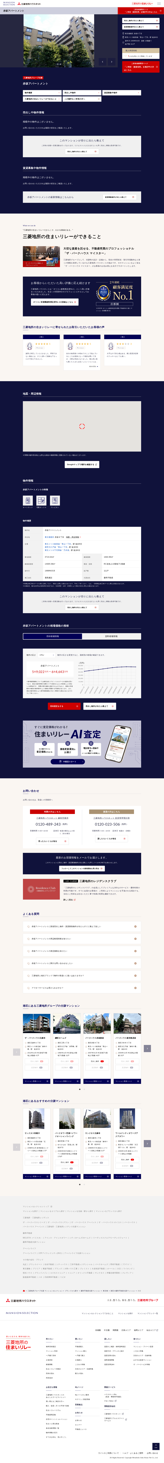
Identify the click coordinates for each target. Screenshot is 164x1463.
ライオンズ (128, 1269)
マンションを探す (30, 1211)
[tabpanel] (82, 679)
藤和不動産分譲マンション (34, 1242)
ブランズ (58, 1269)
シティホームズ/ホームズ (80, 1238)
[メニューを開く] (159, 3)
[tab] (79, 1089)
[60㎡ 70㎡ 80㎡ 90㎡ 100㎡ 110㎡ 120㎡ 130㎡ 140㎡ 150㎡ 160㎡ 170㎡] (47, 655)
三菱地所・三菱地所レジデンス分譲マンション (66, 1227)
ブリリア (36, 1269)
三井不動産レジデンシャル (81, 1264)
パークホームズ (101, 1264)
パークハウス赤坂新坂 (94, 1038)
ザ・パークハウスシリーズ (34, 1222)
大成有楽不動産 (98, 1269)
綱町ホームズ (60, 1038)
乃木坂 (66, 550)
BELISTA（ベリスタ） (32, 1238)
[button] (82, 926)
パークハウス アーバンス (33, 1227)
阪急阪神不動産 (29, 1277)
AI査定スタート (69, 762)
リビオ (63, 1277)
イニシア (71, 1273)
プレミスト (84, 1269)
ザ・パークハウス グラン (58, 1222)
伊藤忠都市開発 (113, 1273)
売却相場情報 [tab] (52, 636)
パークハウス (129, 1222)
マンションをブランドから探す (109, 1211)
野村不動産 (115, 1264)
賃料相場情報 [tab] (111, 636)
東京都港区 (129, 33)
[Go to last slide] (102, 62)
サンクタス (99, 1273)
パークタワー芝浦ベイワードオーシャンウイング (66, 1134)
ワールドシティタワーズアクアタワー (126, 1134)
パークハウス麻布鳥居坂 (125, 1038)
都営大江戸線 (50, 547)
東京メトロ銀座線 (131, 37)
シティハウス (62, 1264)
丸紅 (25, 1264)
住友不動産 (49, 1264)
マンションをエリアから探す (52, 1211)
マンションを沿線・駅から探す (80, 1211)
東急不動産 (47, 1269)
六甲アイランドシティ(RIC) (50, 1253)
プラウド (126, 1264)
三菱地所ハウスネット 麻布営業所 (52, 818)
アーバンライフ (29, 1253)
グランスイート (35, 1264)
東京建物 (26, 1269)
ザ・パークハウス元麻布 (35, 1038)
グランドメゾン (41, 1273)
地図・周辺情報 (72, 537)
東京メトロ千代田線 (53, 550)
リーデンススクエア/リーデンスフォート (110, 1238)
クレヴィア (127, 1273)
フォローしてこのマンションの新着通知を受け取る (80, 868)
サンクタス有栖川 (32, 1133)
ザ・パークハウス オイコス (110, 1222)
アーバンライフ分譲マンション (77, 1253)
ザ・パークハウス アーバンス (83, 1222)
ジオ (40, 1277)
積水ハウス (27, 1273)
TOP (156, 1447)
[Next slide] (111, 62)
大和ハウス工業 (71, 1269)
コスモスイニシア (57, 1273)
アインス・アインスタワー (56, 1238)
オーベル (111, 1269)
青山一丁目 (144, 37)
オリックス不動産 (85, 1273)
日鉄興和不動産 (51, 1277)
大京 (119, 1269)
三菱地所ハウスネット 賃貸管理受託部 (111, 818)
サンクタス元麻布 (92, 1133)
